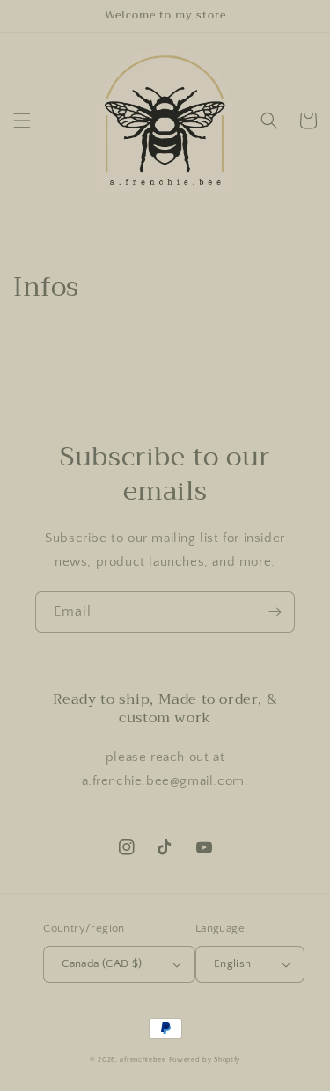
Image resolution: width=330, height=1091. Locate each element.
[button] (22, 120)
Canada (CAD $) (102, 963)
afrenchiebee (142, 1060)
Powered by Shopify (205, 1060)
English (233, 963)
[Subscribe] (274, 612)
